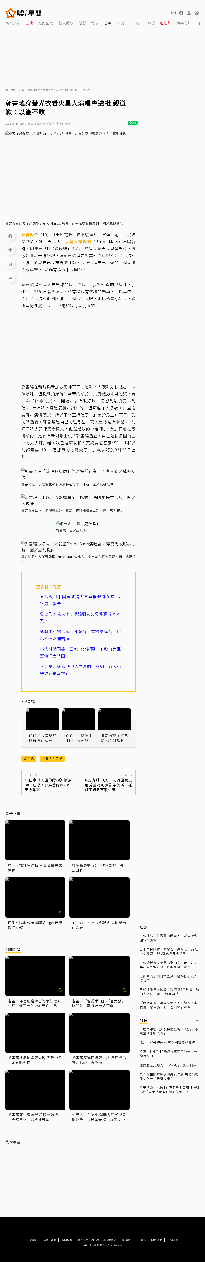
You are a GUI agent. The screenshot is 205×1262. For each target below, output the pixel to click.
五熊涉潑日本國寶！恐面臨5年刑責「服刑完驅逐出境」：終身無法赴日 (169, 991)
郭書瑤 (27, 234)
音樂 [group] (108, 22)
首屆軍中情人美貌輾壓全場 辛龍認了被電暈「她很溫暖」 (169, 1031)
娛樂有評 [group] (184, 22)
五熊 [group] (29, 22)
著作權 (95, 1240)
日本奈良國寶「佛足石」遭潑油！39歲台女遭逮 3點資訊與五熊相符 (169, 951)
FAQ (45, 1240)
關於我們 (156, 1240)
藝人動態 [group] (66, 22)
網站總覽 (173, 1240)
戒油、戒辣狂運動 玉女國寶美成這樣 (167, 1042)
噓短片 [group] (165, 22)
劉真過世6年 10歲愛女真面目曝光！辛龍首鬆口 (169, 1053)
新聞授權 (67, 1240)
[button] (181, 13)
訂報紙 (142, 1240)
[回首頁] (29, 13)
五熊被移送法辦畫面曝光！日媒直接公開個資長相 (168, 938)
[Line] (10, 250)
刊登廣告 (32, 1240)
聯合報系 (127, 1240)
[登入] (189, 13)
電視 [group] (95, 22)
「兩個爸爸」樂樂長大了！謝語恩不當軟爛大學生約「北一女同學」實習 (168, 1005)
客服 (53, 1240)
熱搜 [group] (120, 22)
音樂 (21, 90)
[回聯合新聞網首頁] (10, 13)
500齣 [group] (134, 22)
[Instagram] (173, 13)
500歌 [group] (150, 22)
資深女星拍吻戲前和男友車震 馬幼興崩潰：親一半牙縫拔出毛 (169, 1076)
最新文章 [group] (13, 22)
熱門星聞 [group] (45, 22)
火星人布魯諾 (78, 241)
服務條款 (83, 1240)
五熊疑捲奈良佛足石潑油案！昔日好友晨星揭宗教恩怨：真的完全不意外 (168, 965)
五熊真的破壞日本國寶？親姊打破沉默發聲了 (168, 978)
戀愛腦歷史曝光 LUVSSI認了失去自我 (168, 1065)
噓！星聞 (10, 90)
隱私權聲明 (109, 1240)
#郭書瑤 (28, 702)
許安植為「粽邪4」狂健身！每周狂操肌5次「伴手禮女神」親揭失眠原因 (169, 1089)
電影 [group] (82, 22)
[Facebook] (10, 236)
